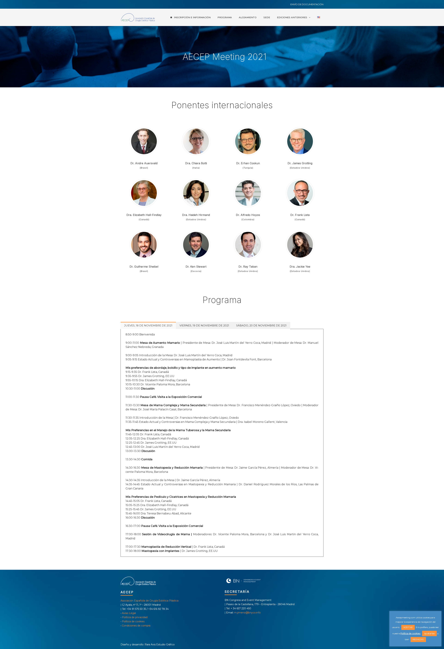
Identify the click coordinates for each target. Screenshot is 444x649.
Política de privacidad (134, 617)
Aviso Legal (129, 613)
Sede (266, 17)
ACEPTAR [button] (408, 627)
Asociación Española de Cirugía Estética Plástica (149, 600)
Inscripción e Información (192, 17)
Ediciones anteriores (292, 17)
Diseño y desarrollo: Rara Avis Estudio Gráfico (148, 644)
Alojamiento (248, 17)
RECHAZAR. (418, 639)
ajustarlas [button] (429, 633)
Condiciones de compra (136, 625)
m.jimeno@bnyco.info (247, 612)
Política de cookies (133, 621)
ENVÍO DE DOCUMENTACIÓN (306, 4)
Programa (224, 17)
